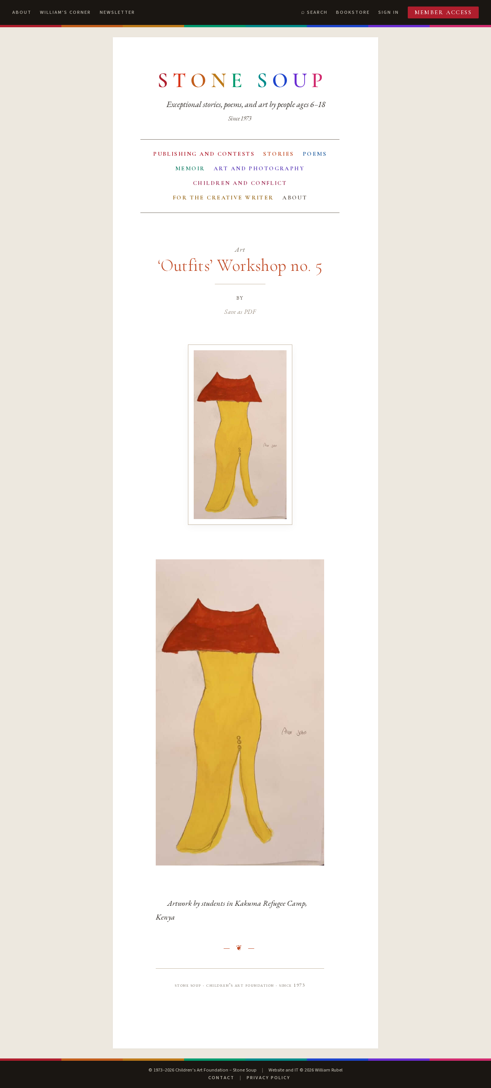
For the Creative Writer (223, 197)
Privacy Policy (268, 1077)
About (21, 12)
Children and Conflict (240, 183)
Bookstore (353, 12)
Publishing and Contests (204, 153)
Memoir (190, 168)
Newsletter (117, 12)
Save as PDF (239, 311)
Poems (315, 153)
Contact (221, 1077)
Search (317, 12)
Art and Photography (259, 168)
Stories (278, 153)
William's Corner (65, 12)
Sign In (388, 12)
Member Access (443, 12)
